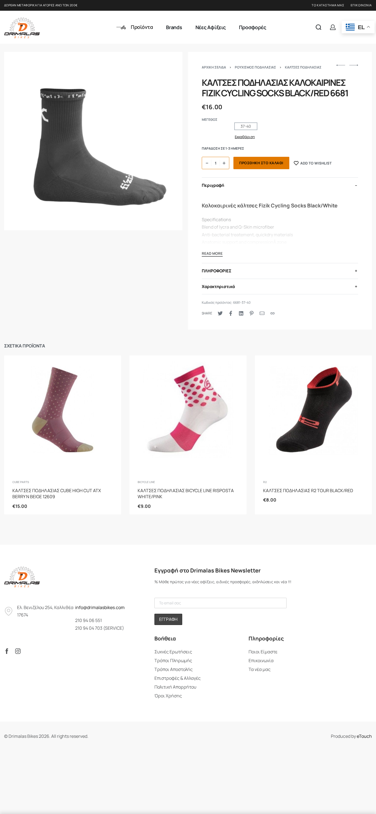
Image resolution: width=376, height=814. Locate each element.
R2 (265, 482)
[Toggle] (212, 254)
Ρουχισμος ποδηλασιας (255, 67)
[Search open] (318, 27)
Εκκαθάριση (245, 136)
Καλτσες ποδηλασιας (303, 67)
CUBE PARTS (20, 482)
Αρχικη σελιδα (214, 67)
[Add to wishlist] (108, 368)
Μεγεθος (209, 119)
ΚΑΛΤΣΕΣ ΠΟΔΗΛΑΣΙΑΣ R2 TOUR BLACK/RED (308, 490)
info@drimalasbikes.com (100, 607)
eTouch (364, 736)
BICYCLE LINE (146, 482)
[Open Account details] (333, 27)
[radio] (246, 126)
